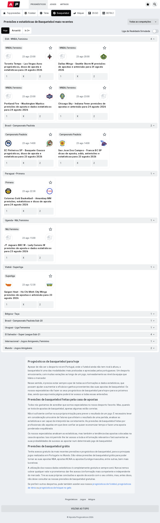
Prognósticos (38, 4)
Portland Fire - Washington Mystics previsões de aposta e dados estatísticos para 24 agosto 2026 (27, 106)
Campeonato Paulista (16, 134)
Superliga (10, 276)
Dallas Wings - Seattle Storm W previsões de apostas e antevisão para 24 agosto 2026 (81, 66)
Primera (9, 182)
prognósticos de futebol (104, 484)
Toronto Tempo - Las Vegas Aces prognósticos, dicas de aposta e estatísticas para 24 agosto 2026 (23, 66)
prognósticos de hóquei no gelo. (56, 488)
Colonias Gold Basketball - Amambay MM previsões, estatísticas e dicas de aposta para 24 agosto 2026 (27, 201)
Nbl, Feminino (12, 229)
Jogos (53, 4)
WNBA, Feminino (13, 48)
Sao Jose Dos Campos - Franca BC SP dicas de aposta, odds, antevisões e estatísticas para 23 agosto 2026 (80, 153)
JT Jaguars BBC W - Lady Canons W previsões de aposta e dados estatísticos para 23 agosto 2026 (27, 248)
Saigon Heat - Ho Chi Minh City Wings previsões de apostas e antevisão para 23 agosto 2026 (28, 295)
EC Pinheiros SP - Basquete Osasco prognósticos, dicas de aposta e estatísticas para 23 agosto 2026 (24, 153)
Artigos (64, 4)
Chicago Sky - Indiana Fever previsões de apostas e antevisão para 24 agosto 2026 (82, 105)
